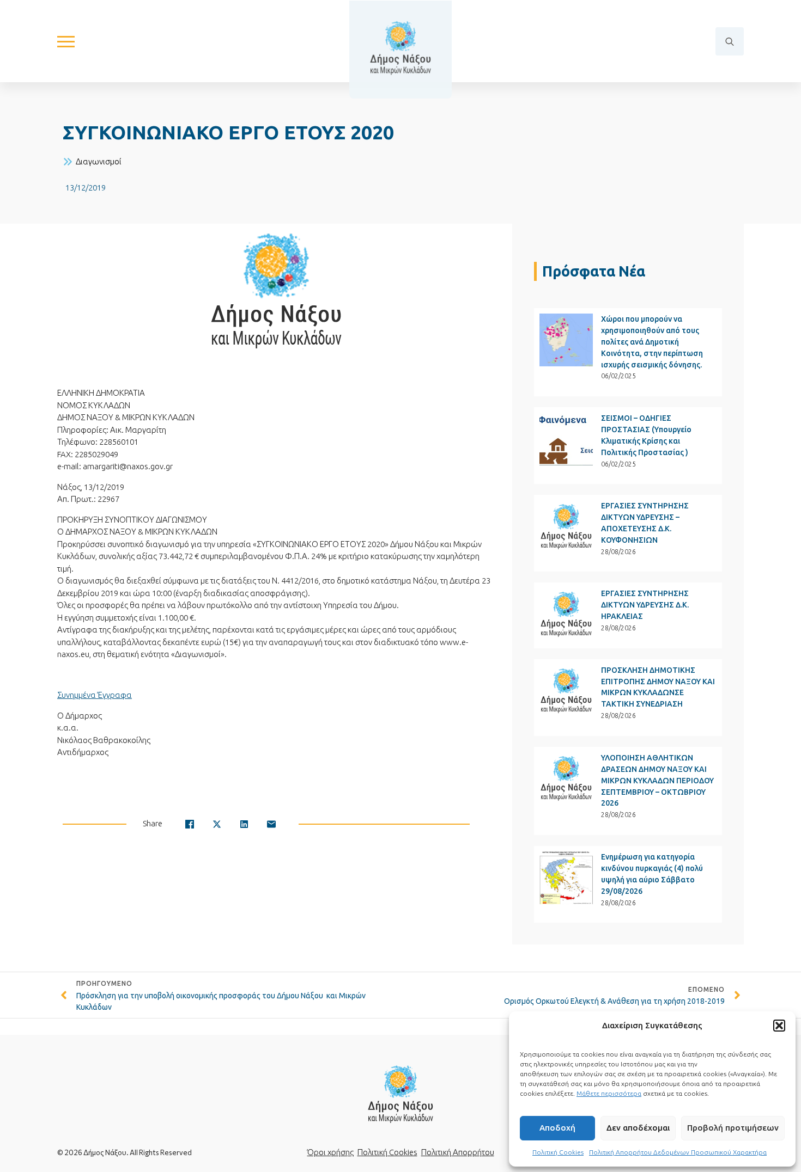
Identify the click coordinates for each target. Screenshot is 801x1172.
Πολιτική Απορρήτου (457, 1152)
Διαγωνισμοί (99, 161)
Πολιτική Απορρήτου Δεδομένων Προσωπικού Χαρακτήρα (678, 1152)
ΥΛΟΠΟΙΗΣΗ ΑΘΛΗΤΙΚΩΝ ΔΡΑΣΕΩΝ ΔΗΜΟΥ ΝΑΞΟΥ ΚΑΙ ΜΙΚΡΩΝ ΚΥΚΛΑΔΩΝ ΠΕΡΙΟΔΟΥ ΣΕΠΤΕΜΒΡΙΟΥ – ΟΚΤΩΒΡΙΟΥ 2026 (657, 780)
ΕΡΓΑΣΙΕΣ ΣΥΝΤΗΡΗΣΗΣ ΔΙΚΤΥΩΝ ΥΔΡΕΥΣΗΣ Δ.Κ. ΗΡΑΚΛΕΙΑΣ (645, 605)
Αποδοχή (557, 1127)
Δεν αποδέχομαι (638, 1127)
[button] (779, 1025)
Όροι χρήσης (330, 1152)
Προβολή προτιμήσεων (733, 1127)
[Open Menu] (66, 41)
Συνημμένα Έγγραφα (94, 694)
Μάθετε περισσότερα (609, 1093)
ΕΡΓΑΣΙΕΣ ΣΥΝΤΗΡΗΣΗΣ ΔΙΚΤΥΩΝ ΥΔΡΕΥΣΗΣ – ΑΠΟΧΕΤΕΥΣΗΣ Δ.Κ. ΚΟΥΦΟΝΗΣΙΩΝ (645, 522)
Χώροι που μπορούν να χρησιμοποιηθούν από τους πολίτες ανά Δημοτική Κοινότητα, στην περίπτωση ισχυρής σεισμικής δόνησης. (652, 342)
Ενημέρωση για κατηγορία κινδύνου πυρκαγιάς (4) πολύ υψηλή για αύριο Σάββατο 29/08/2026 (652, 873)
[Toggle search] (729, 41)
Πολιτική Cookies (558, 1152)
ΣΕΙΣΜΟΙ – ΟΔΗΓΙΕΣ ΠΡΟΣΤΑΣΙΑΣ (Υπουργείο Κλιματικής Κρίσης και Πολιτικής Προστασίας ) (646, 435)
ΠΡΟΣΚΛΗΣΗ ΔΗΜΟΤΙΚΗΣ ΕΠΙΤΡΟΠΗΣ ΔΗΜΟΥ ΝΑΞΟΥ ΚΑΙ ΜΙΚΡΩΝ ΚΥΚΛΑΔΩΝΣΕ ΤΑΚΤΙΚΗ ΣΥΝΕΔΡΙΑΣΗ (658, 687)
